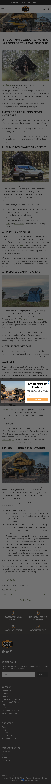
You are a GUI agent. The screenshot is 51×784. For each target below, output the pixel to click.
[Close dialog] (48, 382)
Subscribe (38, 400)
